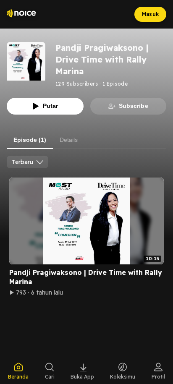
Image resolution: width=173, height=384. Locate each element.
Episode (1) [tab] (29, 139)
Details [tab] (69, 139)
